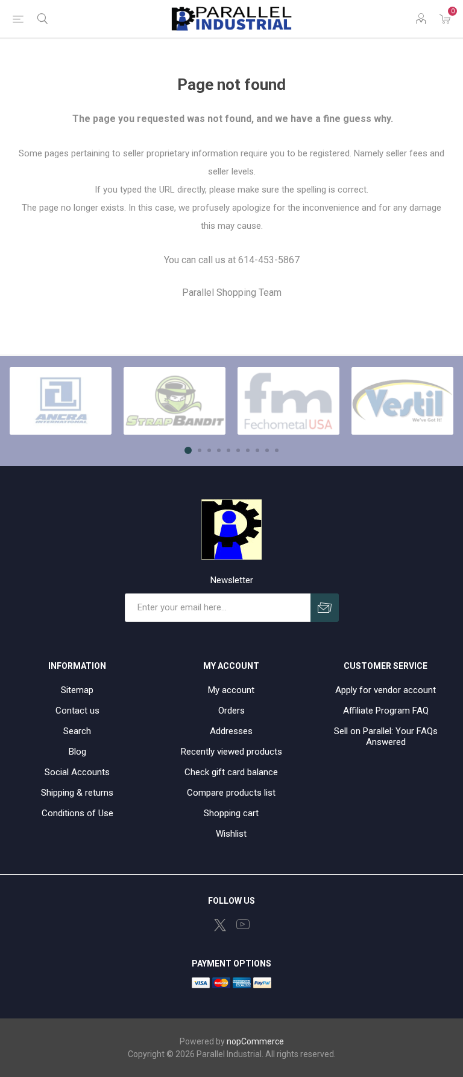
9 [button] (267, 450)
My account (231, 690)
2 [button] (199, 450)
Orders (231, 710)
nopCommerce (255, 1041)
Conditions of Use (77, 813)
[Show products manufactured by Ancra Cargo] (61, 401)
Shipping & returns (77, 792)
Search (77, 731)
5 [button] (228, 450)
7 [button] (248, 450)
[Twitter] (220, 925)
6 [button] (238, 450)
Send (324, 607)
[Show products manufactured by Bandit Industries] (174, 401)
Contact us (77, 710)
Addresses (231, 731)
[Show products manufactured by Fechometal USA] (288, 401)
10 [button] (277, 450)
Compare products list (231, 792)
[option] (61, 401)
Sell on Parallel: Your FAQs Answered (386, 736)
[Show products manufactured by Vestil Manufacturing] (402, 401)
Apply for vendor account (385, 690)
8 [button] (257, 450)
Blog (77, 751)
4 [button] (219, 450)
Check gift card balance (231, 772)
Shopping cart (231, 813)
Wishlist (231, 833)
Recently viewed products (231, 751)
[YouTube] (243, 924)
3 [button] (209, 450)
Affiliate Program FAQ (386, 710)
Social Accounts (77, 772)
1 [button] (188, 450)
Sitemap (77, 690)
